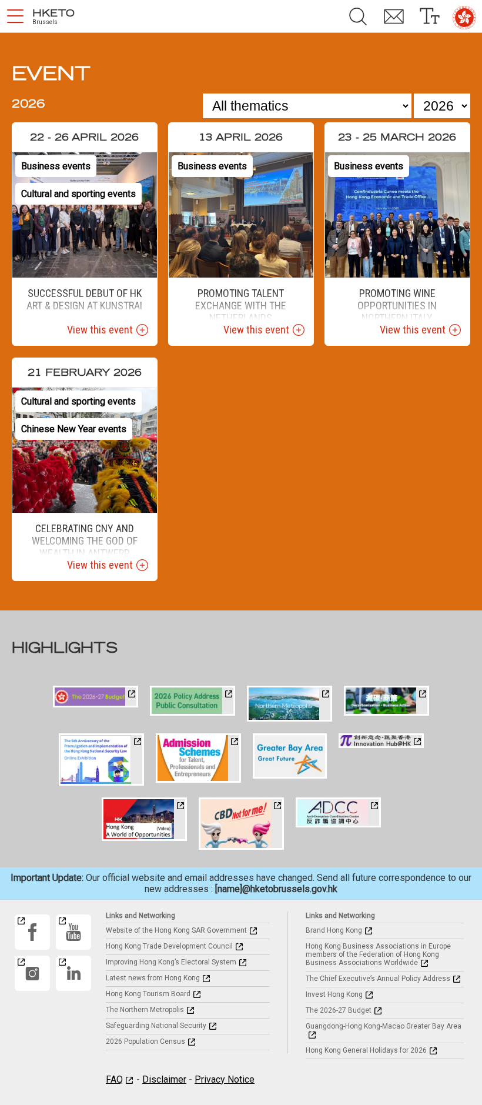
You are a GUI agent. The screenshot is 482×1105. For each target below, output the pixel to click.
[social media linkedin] (73, 973)
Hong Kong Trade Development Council (169, 946)
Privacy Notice (225, 1079)
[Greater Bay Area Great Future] (290, 756)
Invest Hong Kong (334, 994)
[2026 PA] (192, 701)
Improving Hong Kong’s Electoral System (171, 962)
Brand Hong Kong (334, 930)
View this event (100, 329)
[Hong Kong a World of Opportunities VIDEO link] (144, 819)
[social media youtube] (73, 932)
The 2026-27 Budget (338, 1010)
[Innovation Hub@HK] (381, 740)
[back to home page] (464, 17)
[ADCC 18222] (338, 812)
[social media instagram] (32, 973)
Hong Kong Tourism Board (148, 994)
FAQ (114, 1079)
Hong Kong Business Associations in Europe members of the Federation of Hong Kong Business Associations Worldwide (378, 954)
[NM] (289, 704)
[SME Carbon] (386, 701)
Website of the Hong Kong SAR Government (176, 930)
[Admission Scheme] (198, 758)
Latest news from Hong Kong (153, 978)
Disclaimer (164, 1079)
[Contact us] (393, 16)
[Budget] (95, 696)
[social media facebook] (32, 932)
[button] (15, 16)
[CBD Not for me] (241, 823)
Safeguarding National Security (156, 1025)
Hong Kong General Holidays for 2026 (366, 1050)
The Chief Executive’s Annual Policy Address (378, 978)
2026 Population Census (145, 1041)
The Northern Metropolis (145, 1010)
